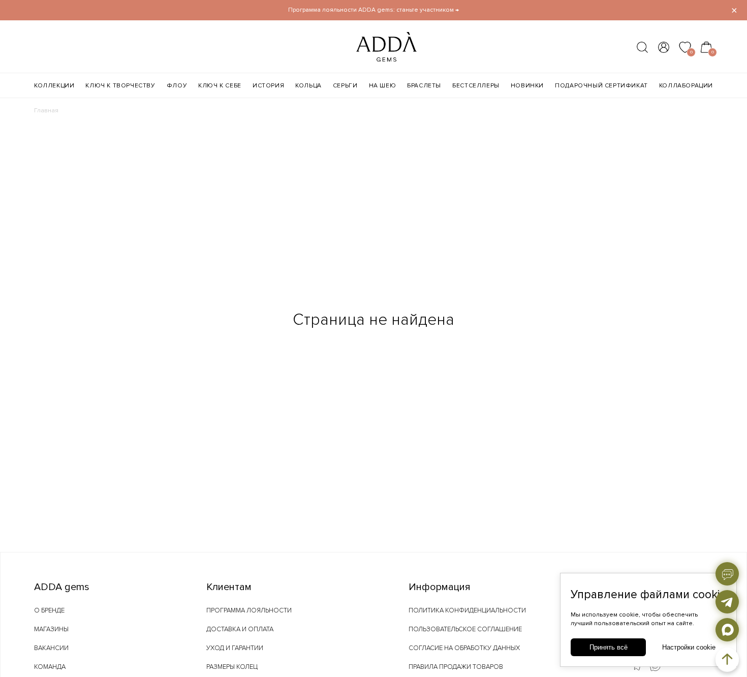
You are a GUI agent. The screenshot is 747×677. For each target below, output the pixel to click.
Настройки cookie (688, 647)
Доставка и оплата (239, 629)
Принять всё (608, 647)
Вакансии (51, 648)
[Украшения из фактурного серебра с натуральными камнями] (366, 58)
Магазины (51, 629)
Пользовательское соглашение (465, 629)
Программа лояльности (249, 610)
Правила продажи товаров (456, 667)
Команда (50, 667)
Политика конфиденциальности (467, 610)
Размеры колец (232, 667)
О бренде (49, 610)
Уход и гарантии (234, 648)
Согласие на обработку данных (464, 648)
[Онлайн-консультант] (727, 574)
